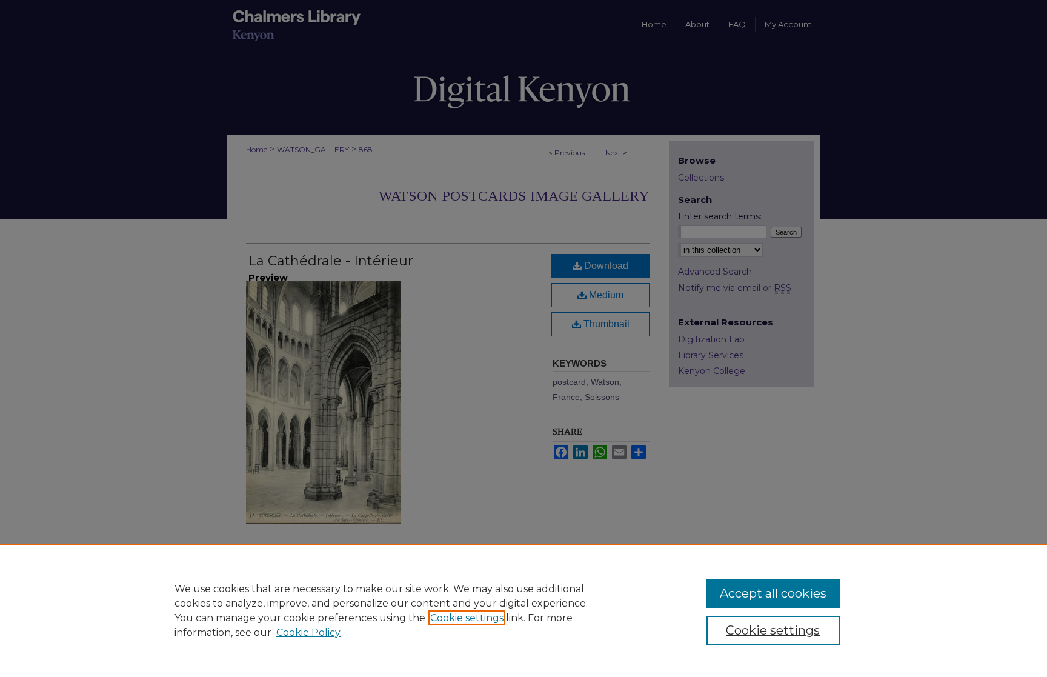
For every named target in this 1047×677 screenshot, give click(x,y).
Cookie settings (467, 618)
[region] (523, 610)
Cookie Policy (308, 632)
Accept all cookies (773, 593)
